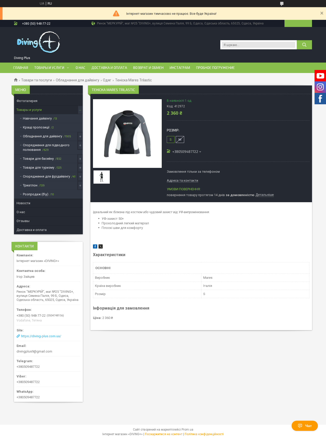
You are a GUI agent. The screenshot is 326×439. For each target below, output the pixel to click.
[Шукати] (304, 44)
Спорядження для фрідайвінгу (46, 176)
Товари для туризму (38, 167)
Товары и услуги (49, 67)
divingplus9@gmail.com (34, 351)
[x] (101, 247)
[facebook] (95, 247)
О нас (80, 67)
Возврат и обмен (148, 67)
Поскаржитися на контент (163, 434)
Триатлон (30, 185)
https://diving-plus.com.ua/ (41, 336)
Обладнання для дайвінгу (77, 80)
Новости (23, 203)
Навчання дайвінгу (37, 118)
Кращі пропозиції (36, 127)
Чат (308, 426)
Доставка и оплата (109, 67)
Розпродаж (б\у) (35, 194)
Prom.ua (187, 429)
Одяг (107, 80)
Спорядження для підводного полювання (46, 147)
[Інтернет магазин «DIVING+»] (39, 42)
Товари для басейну (38, 158)
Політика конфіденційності (204, 434)
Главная (20, 67)
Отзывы (23, 221)
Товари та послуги (36, 80)
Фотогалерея (27, 101)
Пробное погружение (215, 67)
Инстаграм (180, 67)
